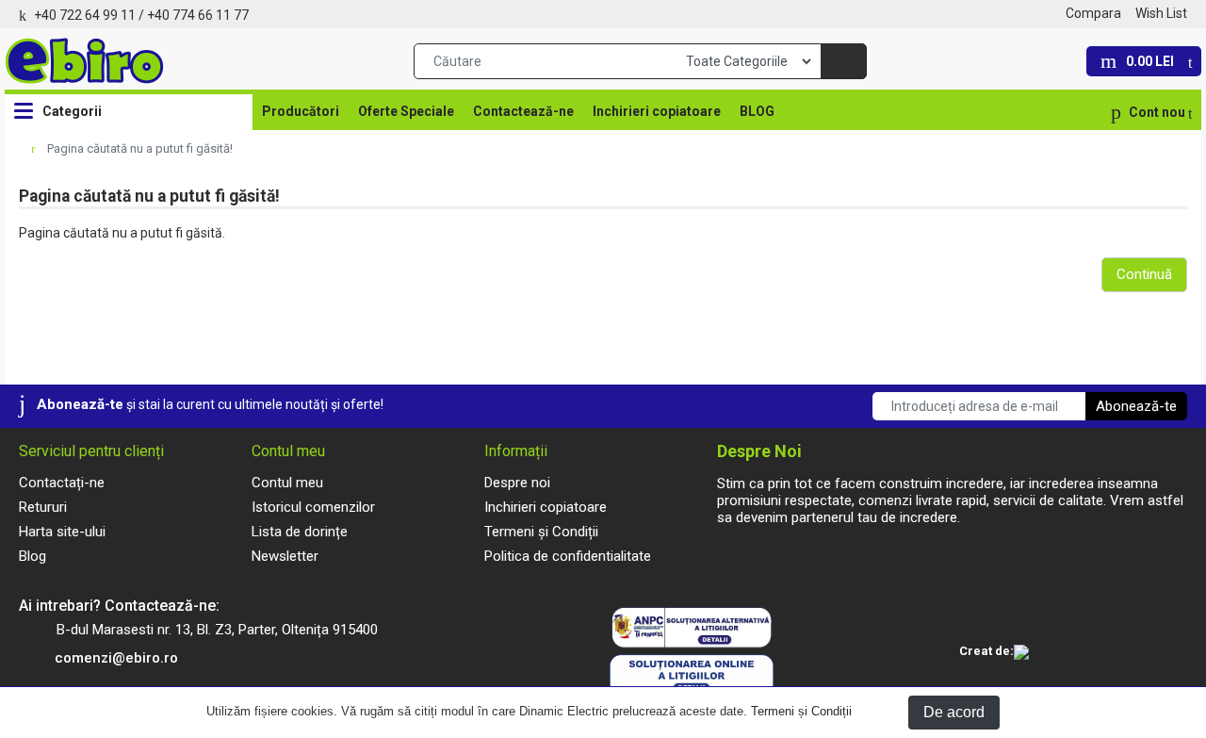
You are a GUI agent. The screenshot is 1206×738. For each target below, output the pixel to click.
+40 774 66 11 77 (198, 15)
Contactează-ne (523, 111)
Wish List (1161, 13)
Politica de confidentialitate (567, 556)
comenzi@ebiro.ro (116, 657)
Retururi (43, 507)
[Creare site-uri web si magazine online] (1021, 653)
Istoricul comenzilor (313, 507)
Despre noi (517, 482)
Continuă (1144, 274)
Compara (1093, 13)
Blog (32, 556)
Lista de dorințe (300, 531)
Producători (300, 111)
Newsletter (285, 556)
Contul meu (287, 482)
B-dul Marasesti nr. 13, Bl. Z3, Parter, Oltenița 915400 (217, 629)
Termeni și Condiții (801, 711)
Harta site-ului (62, 531)
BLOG (757, 111)
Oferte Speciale (406, 111)
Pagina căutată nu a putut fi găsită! (140, 148)
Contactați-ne (62, 482)
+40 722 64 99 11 (85, 15)
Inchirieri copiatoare (657, 111)
